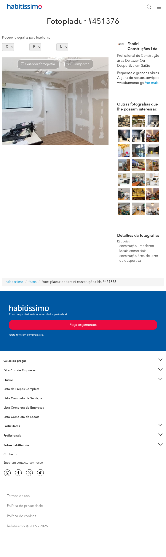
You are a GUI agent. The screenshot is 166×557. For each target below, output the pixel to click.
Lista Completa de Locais (21, 417)
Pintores (9, 406)
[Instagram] (7, 473)
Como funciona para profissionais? (27, 441)
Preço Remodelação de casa (22, 370)
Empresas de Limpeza (18, 380)
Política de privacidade (25, 506)
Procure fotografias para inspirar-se (26, 37)
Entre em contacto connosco (23, 462)
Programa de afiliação (18, 459)
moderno (146, 246)
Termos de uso (18, 496)
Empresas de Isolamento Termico (26, 401)
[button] (83, 361)
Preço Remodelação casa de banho (27, 366)
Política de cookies (21, 516)
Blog (6, 385)
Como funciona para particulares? (26, 431)
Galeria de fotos (14, 394)
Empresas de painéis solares (23, 375)
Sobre (7, 450)
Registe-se (10, 435)
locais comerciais (132, 251)
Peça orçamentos (83, 550)
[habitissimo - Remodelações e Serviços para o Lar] (19, 7)
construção (128, 246)
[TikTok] (40, 473)
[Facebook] (18, 473)
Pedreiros (10, 410)
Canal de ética (13, 454)
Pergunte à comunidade (20, 389)
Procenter (10, 398)
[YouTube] (29, 473)
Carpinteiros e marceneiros (22, 414)
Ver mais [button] (151, 83)
